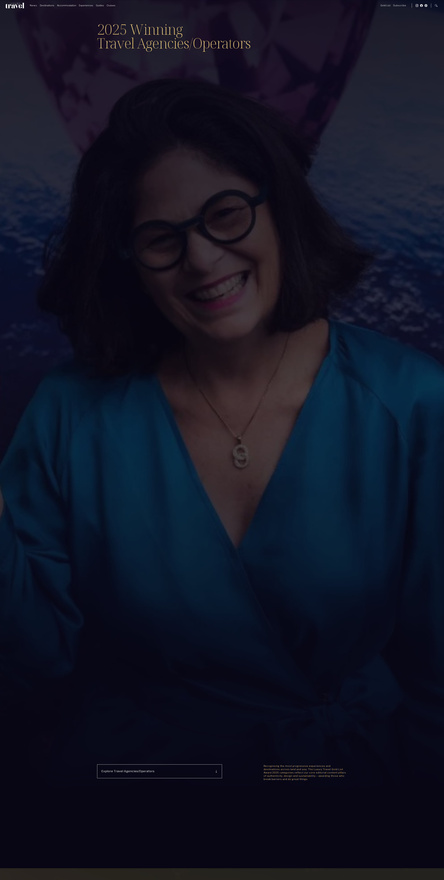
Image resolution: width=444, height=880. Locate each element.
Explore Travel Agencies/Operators (128, 771)
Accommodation (66, 5)
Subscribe (399, 5)
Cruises (111, 5)
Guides (100, 5)
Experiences (86, 5)
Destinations (47, 5)
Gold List (385, 5)
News (33, 5)
